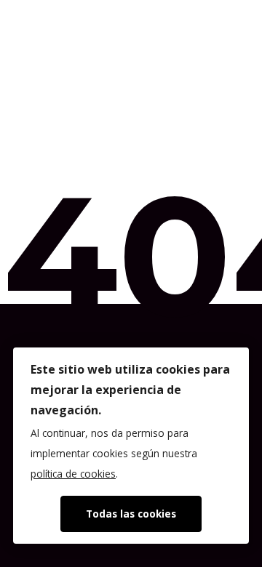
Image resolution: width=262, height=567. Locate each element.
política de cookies (73, 473)
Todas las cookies (131, 513)
